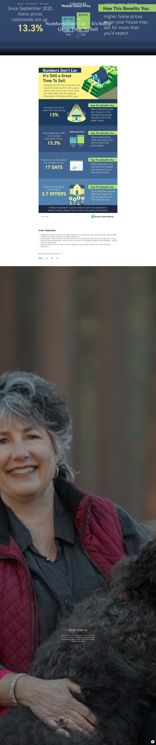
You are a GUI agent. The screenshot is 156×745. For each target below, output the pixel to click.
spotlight (88, 240)
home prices (73, 238)
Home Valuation (110, 4)
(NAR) (62, 237)
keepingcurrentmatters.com (53, 253)
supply (48, 238)
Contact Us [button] (78, 647)
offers (60, 240)
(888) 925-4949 (132, 4)
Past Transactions (31, 4)
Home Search (44, 4)
